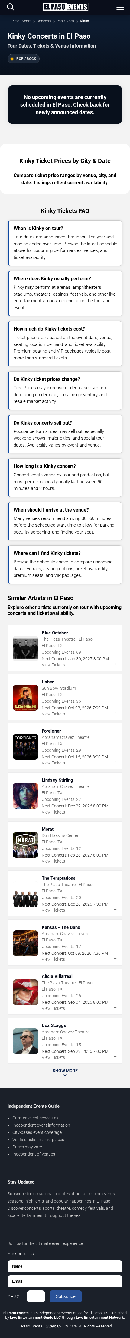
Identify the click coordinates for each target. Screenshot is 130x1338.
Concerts (44, 21)
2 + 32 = (15, 1296)
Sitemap (53, 1326)
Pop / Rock (65, 21)
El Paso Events (19, 21)
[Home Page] (65, 7)
